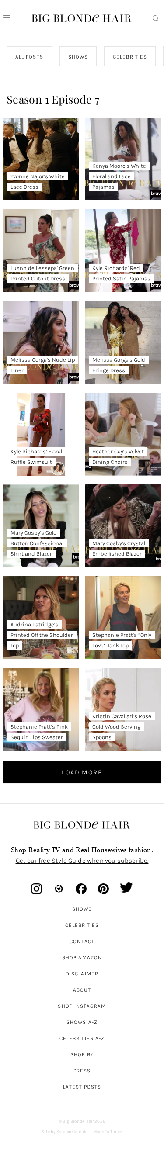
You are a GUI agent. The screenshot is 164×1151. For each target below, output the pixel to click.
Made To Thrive (107, 1131)
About (82, 990)
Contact (82, 941)
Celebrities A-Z (82, 1038)
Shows (82, 909)
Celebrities (82, 925)
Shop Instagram (82, 1006)
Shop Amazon (82, 957)
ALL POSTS (29, 57)
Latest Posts (82, 1087)
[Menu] (6, 18)
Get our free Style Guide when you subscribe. (82, 860)
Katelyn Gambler (72, 1131)
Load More (82, 772)
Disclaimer (82, 974)
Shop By (82, 1054)
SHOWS (78, 57)
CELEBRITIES (130, 57)
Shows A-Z (82, 1022)
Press (82, 1071)
